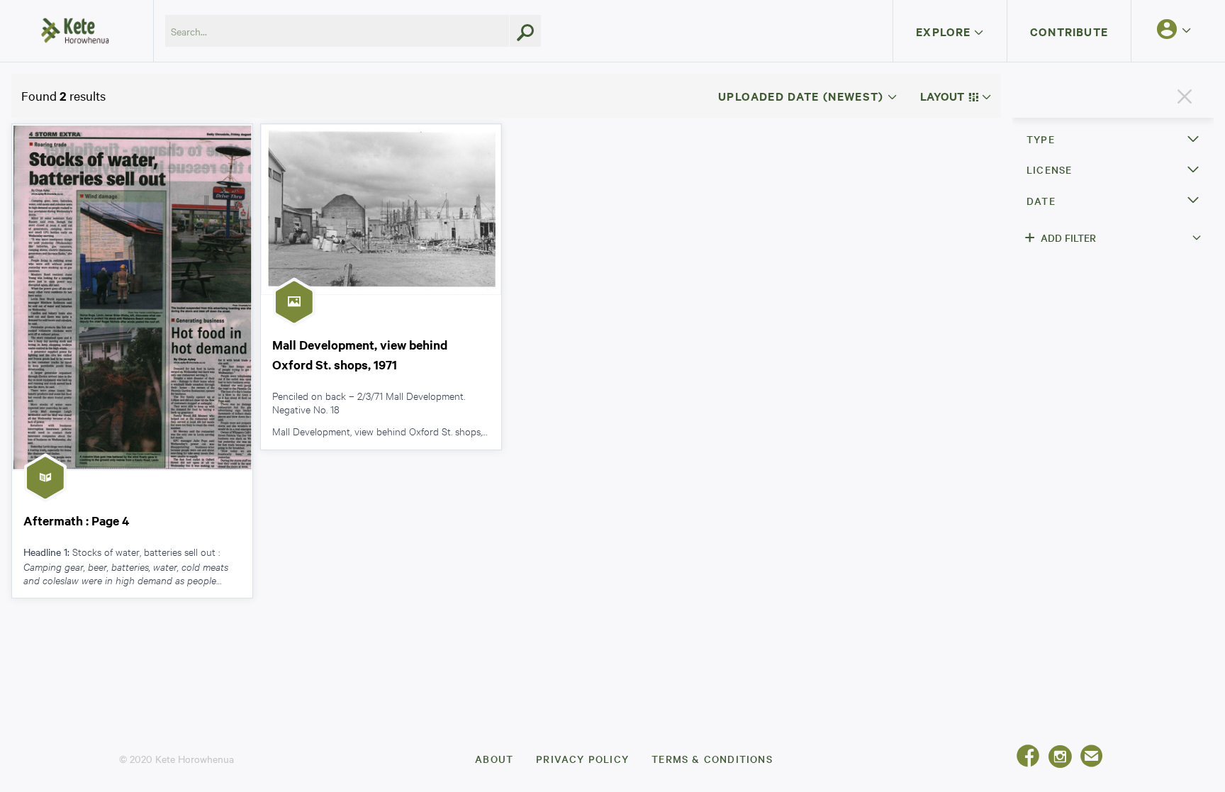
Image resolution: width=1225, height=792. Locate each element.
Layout (943, 96)
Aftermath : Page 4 (76, 520)
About (494, 759)
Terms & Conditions (712, 759)
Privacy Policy (582, 759)
